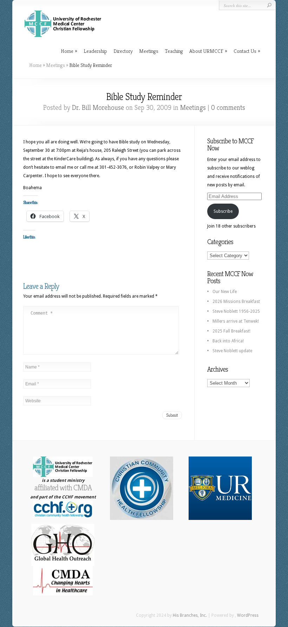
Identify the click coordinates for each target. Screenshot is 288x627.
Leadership (95, 51)
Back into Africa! (228, 341)
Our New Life (224, 291)
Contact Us (245, 51)
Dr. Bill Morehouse (98, 107)
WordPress (247, 615)
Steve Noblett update (232, 350)
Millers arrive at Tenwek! (235, 321)
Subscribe (223, 211)
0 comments (228, 107)
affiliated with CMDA (63, 487)
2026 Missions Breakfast (236, 301)
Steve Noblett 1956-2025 (236, 311)
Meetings (148, 51)
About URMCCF (206, 51)
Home (67, 51)
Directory (123, 51)
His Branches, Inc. (190, 615)
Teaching (174, 51)
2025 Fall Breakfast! (231, 331)
